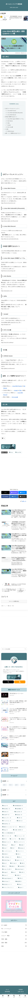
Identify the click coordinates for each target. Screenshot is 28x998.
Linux (12, 452)
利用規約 (21, 989)
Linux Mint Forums (17, 386)
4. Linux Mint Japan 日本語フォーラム (15, 118)
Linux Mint (19, 452)
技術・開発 (5, 452)
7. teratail (8, 125)
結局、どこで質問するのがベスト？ (13, 133)
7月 (10, 785)
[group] (11, 18)
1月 (22, 785)
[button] (25, 18)
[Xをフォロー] (8, 681)
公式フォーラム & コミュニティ (12, 108)
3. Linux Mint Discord (11, 114)
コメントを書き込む (14, 601)
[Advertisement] (14, 155)
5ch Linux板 (15, 397)
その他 (6, 129)
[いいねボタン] (3, 438)
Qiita (20, 390)
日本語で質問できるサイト (11, 116)
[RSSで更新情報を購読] (19, 681)
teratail (16, 390)
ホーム (7, 989)
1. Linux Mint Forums (11, 110)
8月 (4, 785)
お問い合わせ (21, 991)
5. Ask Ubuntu (9, 120)
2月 (16, 785)
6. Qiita (8, 123)
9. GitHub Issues (10, 131)
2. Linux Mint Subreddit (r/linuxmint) (14, 112)
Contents (12, 104)
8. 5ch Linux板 (9, 127)
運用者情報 (7, 991)
